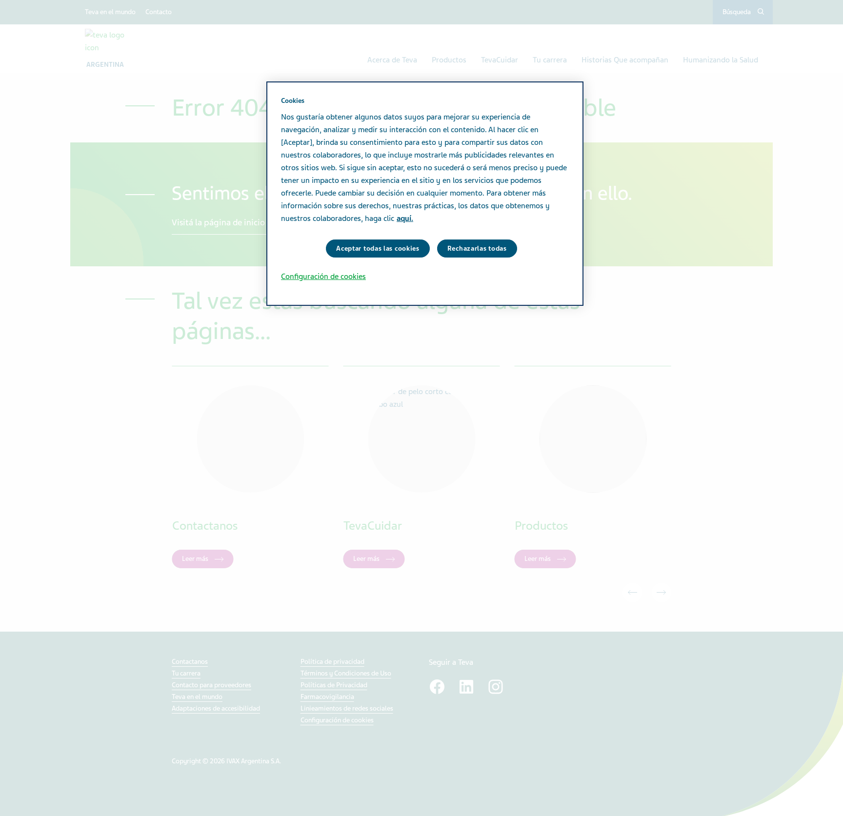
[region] (424, 193)
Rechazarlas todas (477, 248)
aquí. (405, 218)
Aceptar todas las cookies (378, 248)
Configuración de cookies (323, 276)
